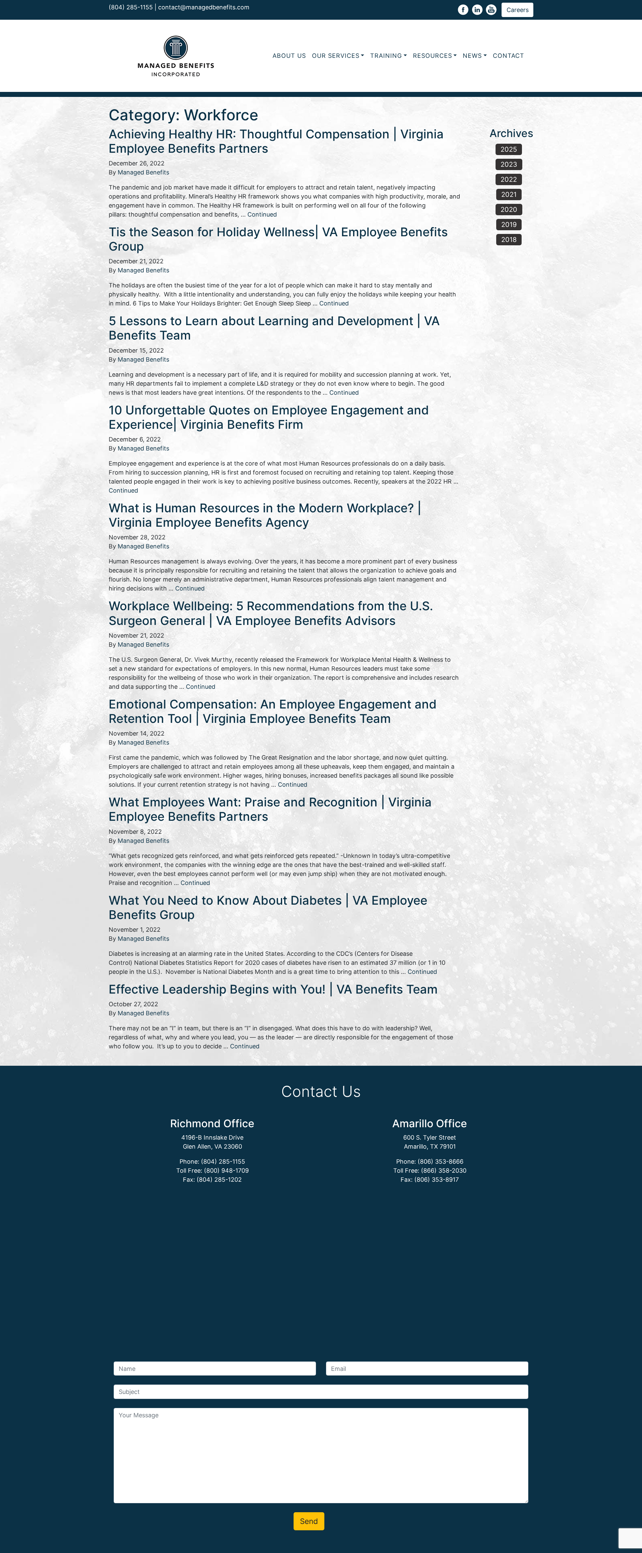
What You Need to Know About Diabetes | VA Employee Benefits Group (268, 907)
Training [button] (386, 55)
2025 (509, 149)
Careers (518, 9)
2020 (509, 210)
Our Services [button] (335, 55)
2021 (509, 194)
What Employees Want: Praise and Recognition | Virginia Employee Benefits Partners (270, 809)
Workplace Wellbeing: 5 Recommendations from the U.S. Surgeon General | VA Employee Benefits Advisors (271, 613)
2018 (509, 240)
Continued (262, 214)
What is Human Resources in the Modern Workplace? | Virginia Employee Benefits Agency (265, 515)
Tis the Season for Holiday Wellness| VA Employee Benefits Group (278, 239)
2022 (509, 179)
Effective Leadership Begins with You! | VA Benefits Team (273, 989)
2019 (509, 225)
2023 (509, 164)
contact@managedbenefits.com (203, 7)
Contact (508, 55)
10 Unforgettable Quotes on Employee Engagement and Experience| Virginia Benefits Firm (269, 417)
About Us (289, 55)
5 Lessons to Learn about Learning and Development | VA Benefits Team (274, 328)
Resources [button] (432, 55)
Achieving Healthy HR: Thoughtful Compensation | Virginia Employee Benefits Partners (276, 141)
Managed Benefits (143, 172)
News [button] (472, 55)
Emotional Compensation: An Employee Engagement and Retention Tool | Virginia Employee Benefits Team (273, 711)
